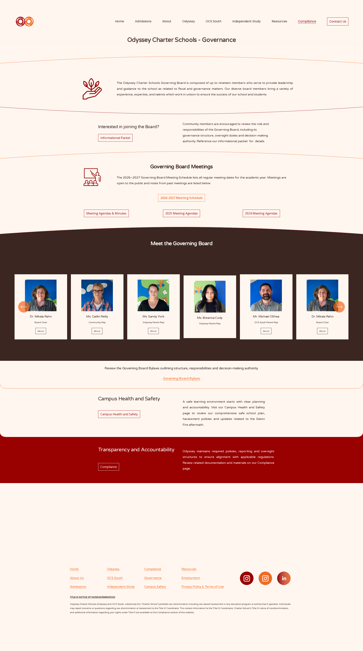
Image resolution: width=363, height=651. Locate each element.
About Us (77, 578)
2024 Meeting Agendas (261, 213)
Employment (191, 578)
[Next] (339, 307)
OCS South (213, 21)
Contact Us (337, 21)
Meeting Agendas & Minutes (106, 213)
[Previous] (23, 307)
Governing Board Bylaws (181, 378)
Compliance (108, 467)
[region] (181, 306)
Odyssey (188, 21)
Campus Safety (155, 587)
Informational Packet (115, 138)
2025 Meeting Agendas (181, 213)
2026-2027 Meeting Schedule (182, 198)
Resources (279, 21)
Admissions (143, 21)
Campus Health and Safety (119, 414)
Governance (153, 578)
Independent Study (246, 21)
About (41, 331)
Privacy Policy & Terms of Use (203, 587)
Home (119, 21)
